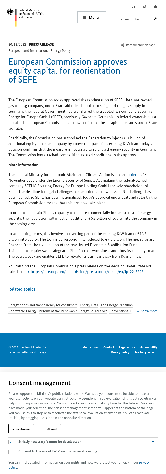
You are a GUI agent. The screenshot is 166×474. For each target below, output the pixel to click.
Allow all (52, 429)
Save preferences (21, 429)
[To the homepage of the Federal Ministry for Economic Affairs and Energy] (41, 17)
